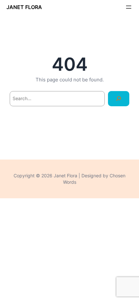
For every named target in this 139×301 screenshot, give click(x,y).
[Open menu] (129, 7)
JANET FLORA (24, 7)
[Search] (118, 98)
